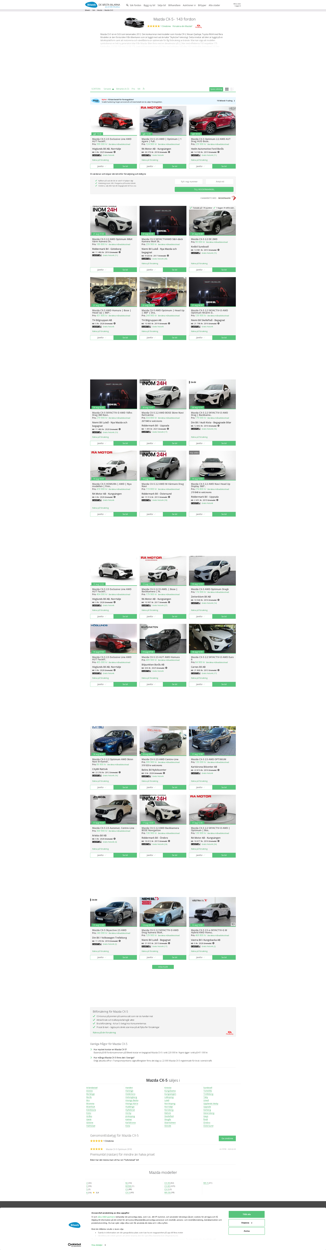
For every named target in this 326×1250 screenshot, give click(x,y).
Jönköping (130, 1116)
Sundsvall (207, 1087)
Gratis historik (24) (159, 844)
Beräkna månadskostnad (119, 144)
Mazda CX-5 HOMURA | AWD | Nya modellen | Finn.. (112, 485)
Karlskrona (130, 1122)
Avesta (89, 1090)
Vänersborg (208, 1113)
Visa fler (163, 966)
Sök (93, 10)
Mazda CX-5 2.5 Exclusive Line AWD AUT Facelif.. (111, 140)
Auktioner (188, 5)
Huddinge (129, 1106)
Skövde (167, 1125)
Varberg (207, 1110)
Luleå (166, 1100)
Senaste (107, 88)
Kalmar (128, 1119)
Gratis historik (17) (159, 432)
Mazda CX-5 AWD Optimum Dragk (210, 589)
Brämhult (90, 1106)
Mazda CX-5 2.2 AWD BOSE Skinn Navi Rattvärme (163, 413)
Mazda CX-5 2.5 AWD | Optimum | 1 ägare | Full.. (161, 140)
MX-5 (206, 1183)
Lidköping (169, 1097)
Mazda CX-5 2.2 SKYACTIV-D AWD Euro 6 (212, 658)
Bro (88, 1100)
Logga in (238, 6)
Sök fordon (135, 5)
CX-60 (167, 1186)
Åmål (205, 1119)
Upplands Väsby (210, 1103)
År (144, 88)
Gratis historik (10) (209, 429)
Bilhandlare (174, 5)
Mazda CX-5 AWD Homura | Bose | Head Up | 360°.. (111, 311)
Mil (139, 88)
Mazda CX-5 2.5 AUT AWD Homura (161, 657)
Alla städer (214, 5)
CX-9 (166, 1189)
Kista (127, 1125)
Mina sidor (237, 4)
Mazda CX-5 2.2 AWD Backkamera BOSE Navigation (160, 829)
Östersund (208, 1125)
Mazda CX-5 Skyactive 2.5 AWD (109, 930)
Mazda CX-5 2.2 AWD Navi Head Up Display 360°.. (210, 485)
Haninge (129, 1090)
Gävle (88, 1119)
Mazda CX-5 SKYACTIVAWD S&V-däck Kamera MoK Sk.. (162, 240)
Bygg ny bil (149, 5)
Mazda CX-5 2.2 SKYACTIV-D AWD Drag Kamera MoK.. (160, 931)
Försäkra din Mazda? (182, 26)
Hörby (128, 1113)
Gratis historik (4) (110, 842)
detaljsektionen (177, 1239)
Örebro (206, 1122)
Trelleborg (208, 1094)
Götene (89, 1122)
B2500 (128, 1186)
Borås (89, 1097)
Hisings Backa (131, 1100)
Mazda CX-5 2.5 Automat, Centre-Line (113, 827)
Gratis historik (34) (209, 844)
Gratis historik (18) (159, 500)
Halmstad (90, 1125)
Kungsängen (170, 1094)
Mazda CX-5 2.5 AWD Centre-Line (160, 759)
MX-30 (167, 1192)
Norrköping (169, 1103)
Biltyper (202, 5)
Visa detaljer (97, 1245)
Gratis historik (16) (110, 775)
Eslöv (88, 1113)
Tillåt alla (247, 1214)
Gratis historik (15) (209, 253)
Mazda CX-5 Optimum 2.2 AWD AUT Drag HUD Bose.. (211, 140)
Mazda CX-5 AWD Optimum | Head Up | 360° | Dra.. (163, 311)
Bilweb (87, 10)
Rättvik (167, 1113)
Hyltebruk (130, 1110)
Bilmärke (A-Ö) (122, 88)
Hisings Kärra (131, 1103)
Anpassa (245, 1223)
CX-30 (167, 1183)
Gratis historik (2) (110, 944)
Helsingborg (131, 1097)
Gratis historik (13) (110, 432)
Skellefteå (169, 1116)
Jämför (100, 166)
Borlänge (90, 1094)
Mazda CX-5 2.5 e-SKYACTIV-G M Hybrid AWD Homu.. (209, 931)
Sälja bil (162, 5)
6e (126, 1183)
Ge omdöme (227, 1138)
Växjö (205, 1116)
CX (126, 1189)
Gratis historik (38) (159, 259)
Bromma (90, 1103)
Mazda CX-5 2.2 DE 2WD (204, 239)
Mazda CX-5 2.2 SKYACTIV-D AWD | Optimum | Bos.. (210, 829)
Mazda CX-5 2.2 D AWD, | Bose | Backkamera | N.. (159, 590)
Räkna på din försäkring (104, 1032)
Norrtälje (168, 1106)
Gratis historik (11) (209, 155)
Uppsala (207, 1106)
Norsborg (168, 1110)
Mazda (99, 10)
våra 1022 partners (106, 1217)
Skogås (167, 1119)
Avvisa (247, 1231)
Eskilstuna (91, 1110)
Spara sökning (216, 89)
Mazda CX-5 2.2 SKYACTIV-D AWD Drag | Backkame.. (209, 413)
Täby (205, 1097)
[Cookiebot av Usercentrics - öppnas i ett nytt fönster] (74, 1245)
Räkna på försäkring (100, 160)
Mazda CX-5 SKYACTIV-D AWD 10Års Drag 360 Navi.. (112, 413)
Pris (133, 88)
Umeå (206, 1100)
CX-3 (127, 1192)
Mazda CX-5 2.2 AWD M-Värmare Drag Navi (163, 485)
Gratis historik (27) (159, 605)
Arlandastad (91, 1087)
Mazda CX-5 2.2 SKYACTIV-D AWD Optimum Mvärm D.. (209, 311)
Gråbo (89, 1116)
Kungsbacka (170, 1090)
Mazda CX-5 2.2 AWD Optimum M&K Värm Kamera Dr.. (112, 240)
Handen (129, 1087)
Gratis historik (108, 155)
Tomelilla (207, 1090)
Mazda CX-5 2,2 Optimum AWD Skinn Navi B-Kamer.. (112, 760)
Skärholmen (170, 1122)
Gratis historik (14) (209, 603)
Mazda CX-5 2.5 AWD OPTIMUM (208, 759)
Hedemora (130, 1094)
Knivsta (167, 1087)
